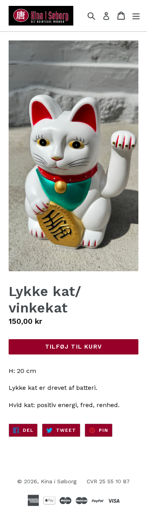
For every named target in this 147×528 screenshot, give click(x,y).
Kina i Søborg (58, 481)
